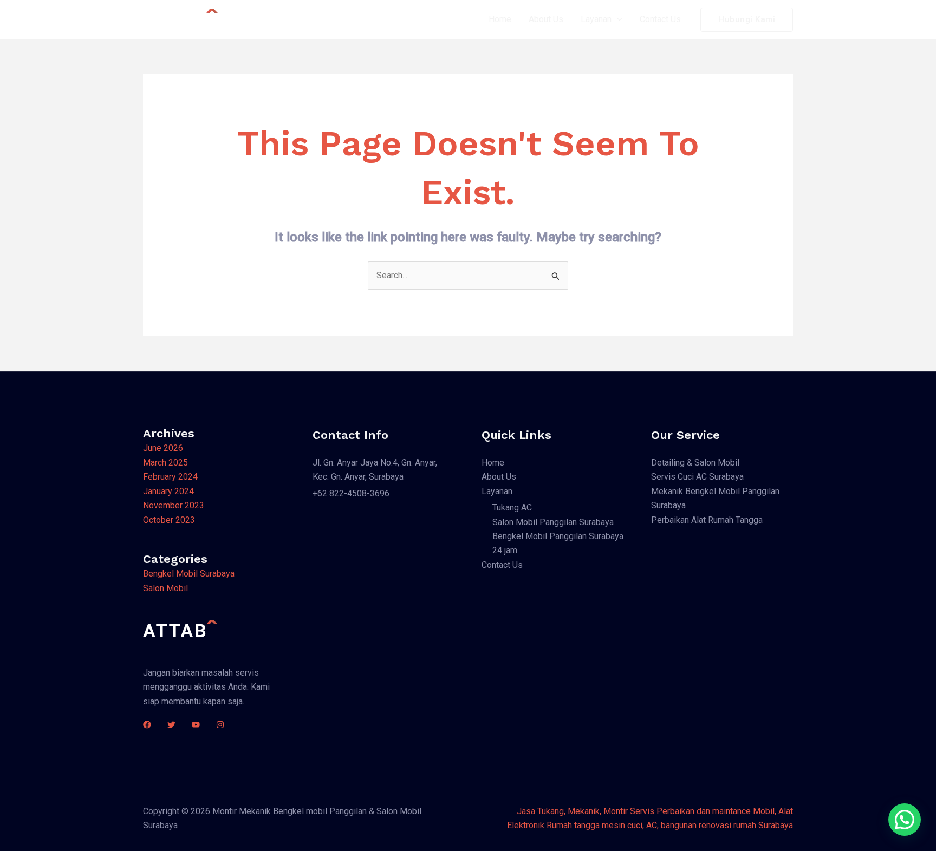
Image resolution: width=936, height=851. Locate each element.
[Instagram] (220, 725)
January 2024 (168, 491)
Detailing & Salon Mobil (695, 462)
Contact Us (660, 19)
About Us (546, 19)
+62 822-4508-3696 (351, 493)
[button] (904, 819)
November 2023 (173, 505)
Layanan (596, 19)
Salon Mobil (165, 588)
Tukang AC (512, 507)
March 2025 (165, 462)
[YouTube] (196, 725)
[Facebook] (147, 725)
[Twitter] (171, 725)
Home (500, 19)
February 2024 (170, 477)
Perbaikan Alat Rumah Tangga (707, 520)
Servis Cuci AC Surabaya (697, 477)
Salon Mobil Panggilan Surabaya (553, 522)
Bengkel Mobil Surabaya (189, 573)
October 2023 (169, 520)
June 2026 (163, 448)
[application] (617, 19)
